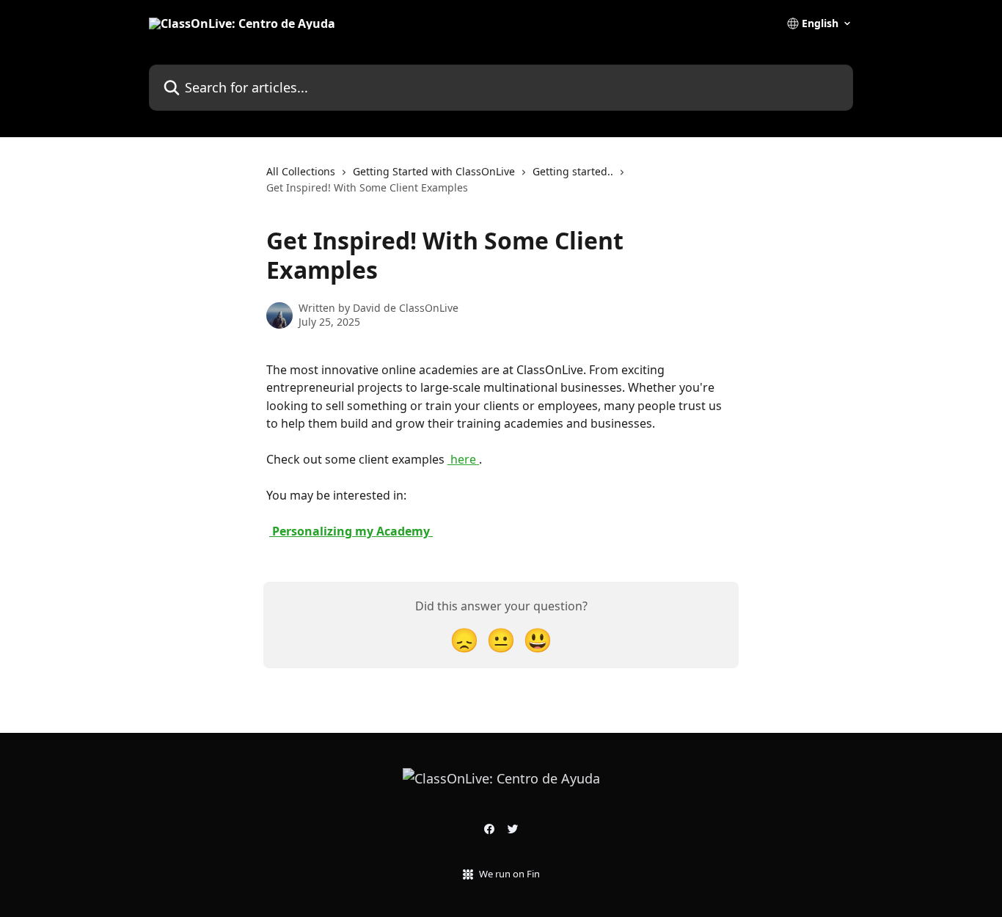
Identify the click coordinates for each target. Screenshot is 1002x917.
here (463, 459)
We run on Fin (509, 873)
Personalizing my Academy (351, 531)
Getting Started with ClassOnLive (434, 171)
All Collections (300, 171)
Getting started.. (573, 171)
